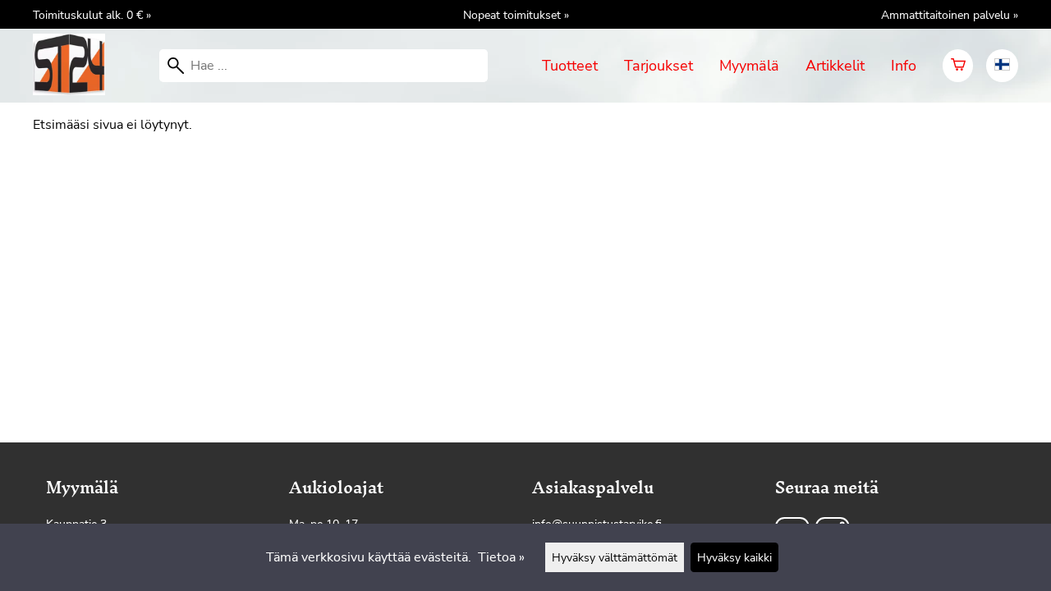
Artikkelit (835, 66)
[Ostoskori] (958, 65)
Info (903, 66)
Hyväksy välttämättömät (614, 557)
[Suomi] (1002, 65)
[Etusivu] (75, 91)
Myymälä (749, 66)
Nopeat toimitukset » (516, 15)
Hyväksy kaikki (734, 557)
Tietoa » (501, 557)
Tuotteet (570, 66)
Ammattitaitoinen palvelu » (949, 15)
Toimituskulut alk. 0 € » (92, 15)
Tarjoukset (658, 66)
